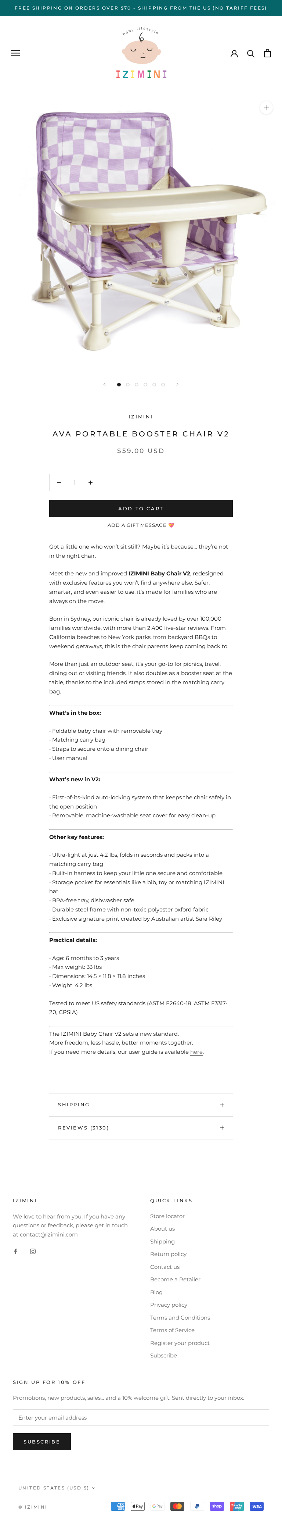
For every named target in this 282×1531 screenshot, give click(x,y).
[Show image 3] (136, 384)
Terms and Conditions (180, 1317)
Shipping (74, 1104)
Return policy (168, 1253)
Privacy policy (168, 1304)
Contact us (165, 1266)
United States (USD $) (53, 1488)
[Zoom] (266, 107)
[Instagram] (33, 1251)
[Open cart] (267, 53)
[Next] (177, 384)
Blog (156, 1292)
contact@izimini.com (49, 1234)
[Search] (251, 53)
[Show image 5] (154, 384)
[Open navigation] (15, 53)
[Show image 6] (163, 384)
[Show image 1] (119, 384)
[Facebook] (15, 1251)
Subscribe (163, 1355)
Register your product (180, 1342)
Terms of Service (172, 1330)
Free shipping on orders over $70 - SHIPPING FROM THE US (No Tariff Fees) (141, 8)
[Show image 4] (145, 384)
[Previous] (105, 384)
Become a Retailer (175, 1279)
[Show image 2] (128, 384)
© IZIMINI (33, 1507)
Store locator (167, 1216)
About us (162, 1228)
